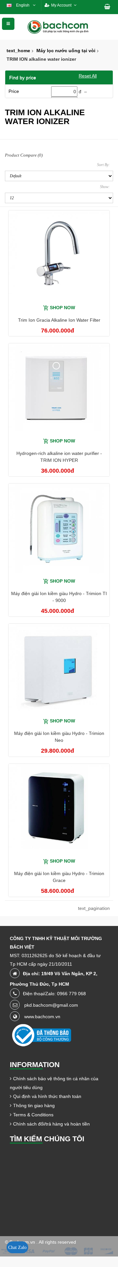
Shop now (62, 307)
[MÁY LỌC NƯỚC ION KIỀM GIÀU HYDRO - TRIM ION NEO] (59, 668)
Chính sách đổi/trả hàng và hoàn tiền (51, 1124)
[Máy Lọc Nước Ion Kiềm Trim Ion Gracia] (59, 254)
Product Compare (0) (24, 155)
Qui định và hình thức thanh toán (47, 1096)
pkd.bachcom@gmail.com (51, 1005)
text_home (18, 50)
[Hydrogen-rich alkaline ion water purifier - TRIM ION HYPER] (59, 388)
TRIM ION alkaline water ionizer (41, 59)
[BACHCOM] (59, 26)
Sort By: (103, 164)
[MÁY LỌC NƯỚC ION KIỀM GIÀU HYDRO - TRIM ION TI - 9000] (59, 528)
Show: (105, 186)
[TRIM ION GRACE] (59, 808)
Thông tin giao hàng (34, 1105)
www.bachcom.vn (42, 1016)
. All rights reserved (56, 1242)
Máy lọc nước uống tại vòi (65, 50)
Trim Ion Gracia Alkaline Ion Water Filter (59, 320)
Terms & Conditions (33, 1114)
